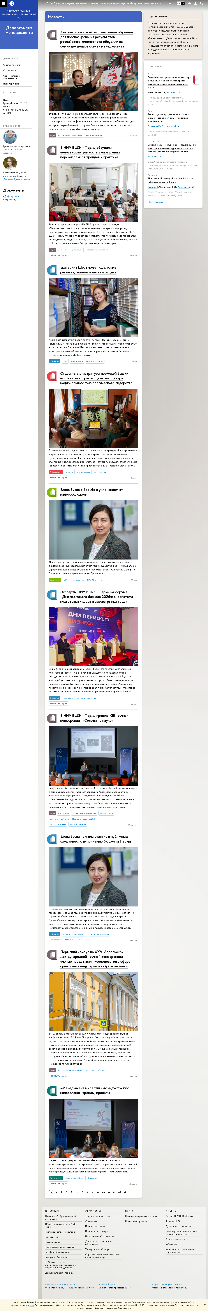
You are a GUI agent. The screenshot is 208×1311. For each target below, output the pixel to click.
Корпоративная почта (177, 1239)
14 (119, 1191)
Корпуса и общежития (56, 1257)
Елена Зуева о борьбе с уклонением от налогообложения (91, 492)
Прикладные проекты (136, 1221)
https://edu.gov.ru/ (108, 1284)
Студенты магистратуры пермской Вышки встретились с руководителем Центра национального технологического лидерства (96, 378)
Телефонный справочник (57, 1252)
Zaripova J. (153, 187)
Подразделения (52, 1241)
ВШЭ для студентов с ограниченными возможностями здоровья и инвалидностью (61, 1265)
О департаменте (11, 64)
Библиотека (171, 1244)
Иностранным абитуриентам (99, 1236)
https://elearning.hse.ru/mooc (167, 1284)
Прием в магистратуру (96, 1231)
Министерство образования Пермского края (180, 1250)
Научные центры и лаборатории (141, 1216)
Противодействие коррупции (60, 1231)
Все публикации (156, 202)
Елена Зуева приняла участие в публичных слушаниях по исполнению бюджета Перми (95, 838)
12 (109, 1191)
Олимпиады (91, 1221)
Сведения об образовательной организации (60, 1217)
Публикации (155, 66)
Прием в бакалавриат (95, 1226)
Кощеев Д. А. (174, 92)
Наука (129, 1211)
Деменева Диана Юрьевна (16, 179)
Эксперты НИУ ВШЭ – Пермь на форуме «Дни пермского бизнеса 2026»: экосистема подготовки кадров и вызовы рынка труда (96, 596)
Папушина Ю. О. (156, 126)
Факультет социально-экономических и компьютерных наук (19, 14)
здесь (171, 1302)
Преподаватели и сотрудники (60, 1246)
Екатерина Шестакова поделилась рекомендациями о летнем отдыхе (88, 269)
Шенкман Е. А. (172, 126)
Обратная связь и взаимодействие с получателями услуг (103, 1255)
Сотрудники (9, 70)
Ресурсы (171, 1211)
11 (103, 1191)
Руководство (51, 1236)
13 (114, 1191)
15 (125, 1191)
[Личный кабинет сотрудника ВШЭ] (195, 3)
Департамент (14, 196)
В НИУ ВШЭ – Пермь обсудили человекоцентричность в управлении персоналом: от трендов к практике (90, 152)
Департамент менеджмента (19, 30)
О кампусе (52, 1211)
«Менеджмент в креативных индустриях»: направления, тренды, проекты (94, 1090)
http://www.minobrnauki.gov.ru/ (60, 1284)
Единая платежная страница (59, 1272)
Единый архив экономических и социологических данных (181, 1232)
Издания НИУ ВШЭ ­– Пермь (179, 1216)
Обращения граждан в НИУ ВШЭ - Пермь (62, 1225)
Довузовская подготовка (97, 1216)
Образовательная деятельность (12, 77)
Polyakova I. (183, 187)
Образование (93, 1211)
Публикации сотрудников (178, 1226)
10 (98, 1191)
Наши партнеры (11, 83)
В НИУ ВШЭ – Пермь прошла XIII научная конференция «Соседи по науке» (94, 718)
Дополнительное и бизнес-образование (99, 1243)
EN (183, 3)
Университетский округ (97, 1249)
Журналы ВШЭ (173, 1221)
